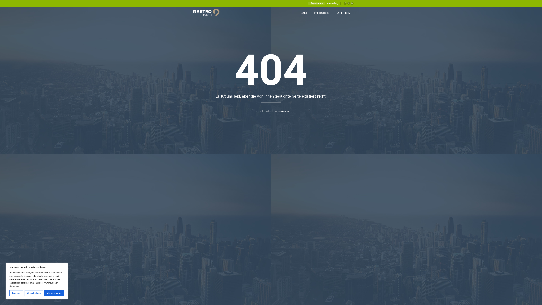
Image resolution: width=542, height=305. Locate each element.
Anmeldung (332, 3)
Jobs (304, 13)
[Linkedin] (352, 3)
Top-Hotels (321, 13)
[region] (37, 281)
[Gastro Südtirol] (204, 13)
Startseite (283, 111)
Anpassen (16, 293)
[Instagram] (348, 3)
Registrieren (317, 3)
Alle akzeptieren (54, 293)
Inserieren (343, 13)
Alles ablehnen (34, 293)
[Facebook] (345, 3)
